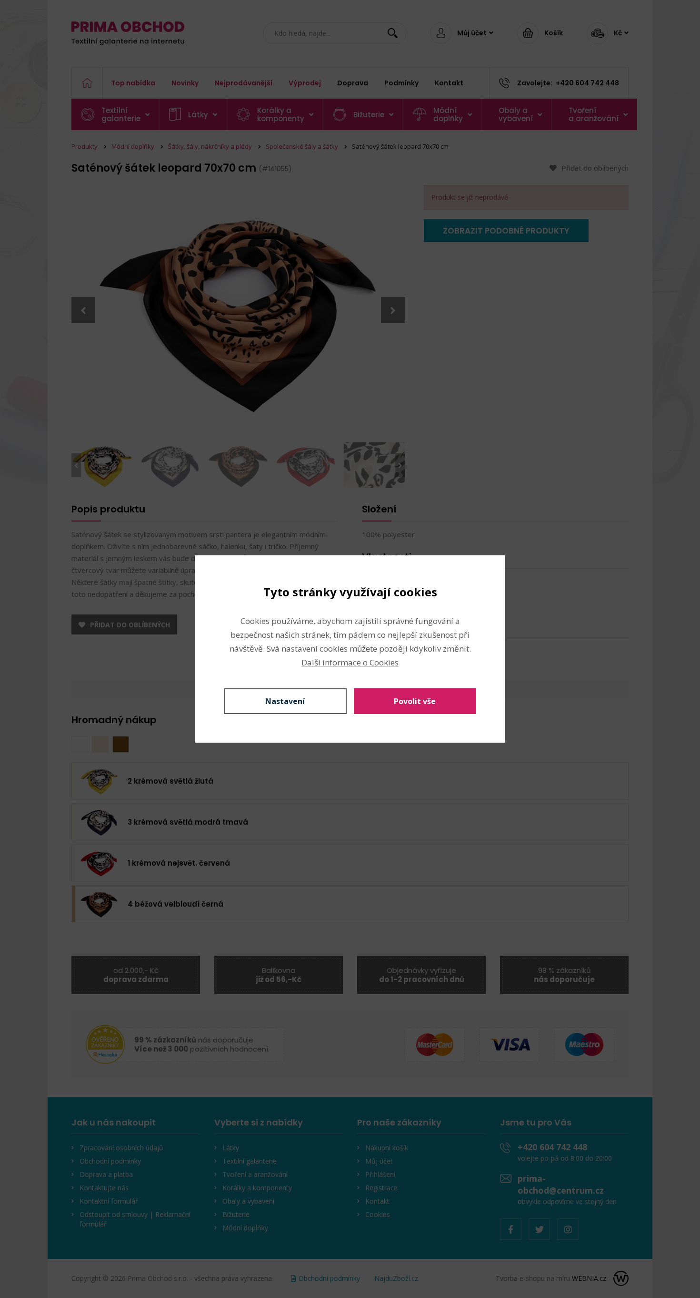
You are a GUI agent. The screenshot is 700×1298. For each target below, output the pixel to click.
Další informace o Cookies (350, 662)
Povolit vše (415, 701)
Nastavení (285, 701)
